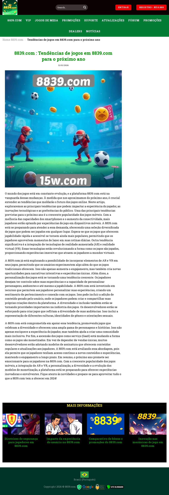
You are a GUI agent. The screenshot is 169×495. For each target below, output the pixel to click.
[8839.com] (26, 7)
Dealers (75, 31)
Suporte (91, 20)
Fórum (133, 20)
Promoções (71, 20)
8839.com (14, 20)
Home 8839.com (12, 39)
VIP (28, 20)
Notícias (93, 31)
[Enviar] (84, 7)
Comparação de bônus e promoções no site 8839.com (63, 442)
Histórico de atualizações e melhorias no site (21, 442)
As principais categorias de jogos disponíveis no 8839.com (148, 444)
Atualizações (113, 20)
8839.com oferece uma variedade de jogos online (105, 442)
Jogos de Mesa (46, 20)
